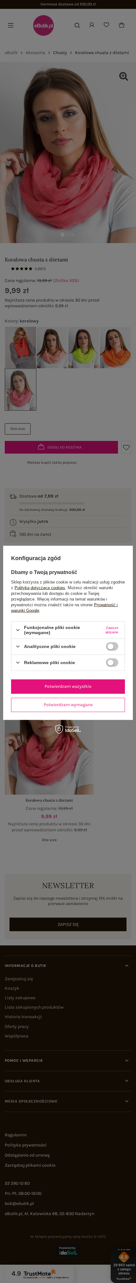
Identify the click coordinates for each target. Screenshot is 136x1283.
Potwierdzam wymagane (68, 704)
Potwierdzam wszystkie (68, 686)
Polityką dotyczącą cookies (40, 587)
